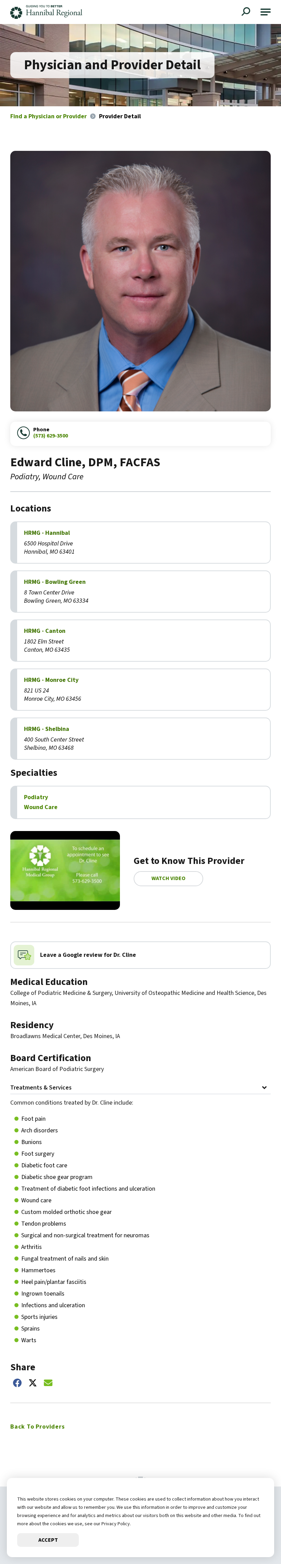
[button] (265, 12)
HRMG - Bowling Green (55, 582)
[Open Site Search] (247, 12)
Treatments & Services (41, 1088)
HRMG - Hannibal (47, 533)
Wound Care (41, 807)
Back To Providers (37, 1426)
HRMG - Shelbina (46, 729)
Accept (48, 1540)
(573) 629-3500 (50, 436)
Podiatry (36, 797)
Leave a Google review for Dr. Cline (88, 955)
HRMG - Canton (44, 631)
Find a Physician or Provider (48, 116)
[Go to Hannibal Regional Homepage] (46, 12)
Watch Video (168, 878)
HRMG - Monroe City (51, 680)
